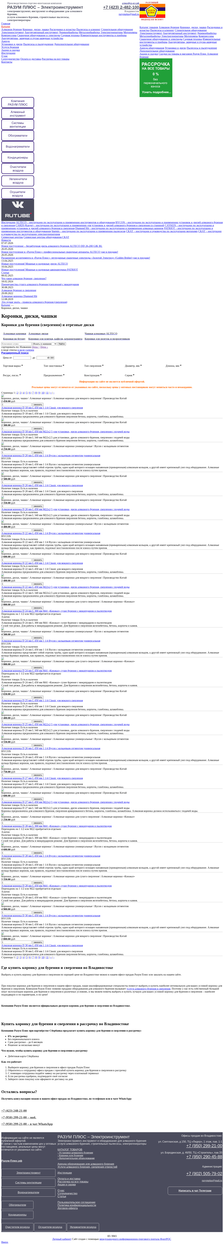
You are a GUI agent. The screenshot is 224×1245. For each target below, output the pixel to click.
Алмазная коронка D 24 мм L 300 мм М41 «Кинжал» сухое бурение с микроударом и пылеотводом (56, 611)
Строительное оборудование (117, 29)
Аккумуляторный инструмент (41, 32)
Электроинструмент (12, 32)
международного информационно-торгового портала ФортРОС (135, 1239)
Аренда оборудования (152, 48)
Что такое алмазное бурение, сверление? (23, 278)
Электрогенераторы (112, 32)
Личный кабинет (61, 1239)
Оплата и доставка (30, 59)
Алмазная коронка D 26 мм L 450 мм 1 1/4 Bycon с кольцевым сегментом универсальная (50, 748)
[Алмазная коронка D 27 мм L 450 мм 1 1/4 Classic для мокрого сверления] (2, 766)
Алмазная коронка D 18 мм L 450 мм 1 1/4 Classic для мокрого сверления (42, 407)
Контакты (6, 61)
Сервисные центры (12, 237)
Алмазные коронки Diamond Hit (19, 296)
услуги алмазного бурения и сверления (148, 988)
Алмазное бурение (11, 29)
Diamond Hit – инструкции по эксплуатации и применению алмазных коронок (119, 228)
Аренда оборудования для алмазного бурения (86, 1164)
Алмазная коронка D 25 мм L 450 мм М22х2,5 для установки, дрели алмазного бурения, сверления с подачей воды (65, 724)
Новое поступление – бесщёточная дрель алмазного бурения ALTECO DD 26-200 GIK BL (51, 246)
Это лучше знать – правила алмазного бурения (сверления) (34, 302)
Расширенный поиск (15, 352)
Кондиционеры (17, 1214)
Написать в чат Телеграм (195, 1190)
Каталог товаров (149, 27)
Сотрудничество (10, 59)
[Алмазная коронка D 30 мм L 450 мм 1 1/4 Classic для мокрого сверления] (2, 933)
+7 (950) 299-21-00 (204, 1145)
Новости (6, 240)
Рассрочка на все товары (55, 59)
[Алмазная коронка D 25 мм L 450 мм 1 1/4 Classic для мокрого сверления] (2, 688)
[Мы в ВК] (17, 209)
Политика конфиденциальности (77, 1205)
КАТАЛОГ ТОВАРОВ (70, 1149)
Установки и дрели (11, 44)
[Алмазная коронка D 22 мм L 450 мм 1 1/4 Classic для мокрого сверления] (2, 551)
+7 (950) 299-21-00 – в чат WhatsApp (27, 1124)
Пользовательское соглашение (76, 1202)
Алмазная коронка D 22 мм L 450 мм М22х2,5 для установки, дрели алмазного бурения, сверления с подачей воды (65, 587)
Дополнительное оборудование (71, 44)
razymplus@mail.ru (129, 14)
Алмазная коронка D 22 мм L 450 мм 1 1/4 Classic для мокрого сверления (42, 563)
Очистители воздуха (17, 1227)
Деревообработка (68, 32)
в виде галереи (26, 350)
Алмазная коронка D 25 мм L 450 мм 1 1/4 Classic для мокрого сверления (42, 700)
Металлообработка (89, 32)
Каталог (5, 26)
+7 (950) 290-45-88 (204, 1156)
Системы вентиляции (28, 1182)
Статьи (5, 272)
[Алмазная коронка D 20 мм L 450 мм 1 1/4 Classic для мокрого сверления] (2, 473)
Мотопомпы (130, 32)
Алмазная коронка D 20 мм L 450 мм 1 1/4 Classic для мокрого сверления (42, 485)
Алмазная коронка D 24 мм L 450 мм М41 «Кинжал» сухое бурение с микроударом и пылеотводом (56, 670)
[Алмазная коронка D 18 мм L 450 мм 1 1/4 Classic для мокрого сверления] (2, 396)
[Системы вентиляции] (17, 129)
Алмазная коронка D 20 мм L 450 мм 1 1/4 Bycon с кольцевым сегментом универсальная (50, 455)
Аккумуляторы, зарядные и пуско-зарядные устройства (32, 38)
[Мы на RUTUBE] (17, 220)
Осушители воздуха (50, 1227)
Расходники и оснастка (63, 29)
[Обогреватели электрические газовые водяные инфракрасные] (17, 140)
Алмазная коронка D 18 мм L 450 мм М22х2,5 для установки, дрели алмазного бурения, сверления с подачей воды (65, 431)
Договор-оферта (68, 1208)
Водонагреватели (28, 1192)
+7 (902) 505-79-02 (204, 1173)
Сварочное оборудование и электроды (38, 35)
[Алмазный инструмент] (17, 118)
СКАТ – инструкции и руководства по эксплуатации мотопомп (162, 231)
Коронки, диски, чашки (36, 29)
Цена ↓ (44, 347)
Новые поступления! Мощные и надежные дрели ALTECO (34, 263)
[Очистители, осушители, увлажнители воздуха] (17, 198)
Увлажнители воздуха (83, 1227)
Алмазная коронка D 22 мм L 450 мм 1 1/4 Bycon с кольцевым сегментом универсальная (50, 533)
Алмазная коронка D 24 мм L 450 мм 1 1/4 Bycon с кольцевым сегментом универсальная (50, 640)
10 (43, 392)
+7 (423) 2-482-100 (121, 7)
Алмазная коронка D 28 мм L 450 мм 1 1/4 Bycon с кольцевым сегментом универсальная (50, 855)
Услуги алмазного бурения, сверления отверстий (87, 1166)
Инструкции (8, 53)
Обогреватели (17, 1205)
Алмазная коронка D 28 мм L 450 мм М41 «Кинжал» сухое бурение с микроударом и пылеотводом (56, 885)
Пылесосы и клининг (88, 29)
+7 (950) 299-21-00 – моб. (18, 1117)
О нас (4, 56)
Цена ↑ (36, 347)
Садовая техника (70, 35)
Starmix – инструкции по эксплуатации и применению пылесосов (88, 231)
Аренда (5, 41)
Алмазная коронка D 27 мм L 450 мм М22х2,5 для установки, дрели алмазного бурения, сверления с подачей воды (65, 802)
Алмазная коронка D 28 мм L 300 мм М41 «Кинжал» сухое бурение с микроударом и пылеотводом (56, 826)
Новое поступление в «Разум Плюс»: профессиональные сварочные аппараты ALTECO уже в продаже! (59, 252)
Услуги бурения (10, 47)
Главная (5, 23)
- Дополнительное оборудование (76, 1158)
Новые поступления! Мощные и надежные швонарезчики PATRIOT (39, 269)
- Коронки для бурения (70, 1155)
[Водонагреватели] (17, 151)
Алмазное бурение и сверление (18, 290)
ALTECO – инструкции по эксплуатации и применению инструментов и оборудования (65, 222)
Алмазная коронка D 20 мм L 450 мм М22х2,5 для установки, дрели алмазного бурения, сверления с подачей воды (65, 509)
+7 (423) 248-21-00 (14, 1110)
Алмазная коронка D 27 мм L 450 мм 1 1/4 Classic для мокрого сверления (42, 778)
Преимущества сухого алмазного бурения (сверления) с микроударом (40, 284)
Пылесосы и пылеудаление (38, 44)
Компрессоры (9, 35)
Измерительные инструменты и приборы (103, 35)
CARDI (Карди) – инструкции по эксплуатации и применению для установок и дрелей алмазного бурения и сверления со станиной (90, 225)
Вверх (4, 1242)
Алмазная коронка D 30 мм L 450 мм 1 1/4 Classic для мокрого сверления (42, 945)
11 (47, 392)
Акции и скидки (10, 50)
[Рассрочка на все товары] (156, 96)
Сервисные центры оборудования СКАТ (46, 237)
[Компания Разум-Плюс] (17, 107)
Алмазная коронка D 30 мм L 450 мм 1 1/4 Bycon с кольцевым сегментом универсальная (50, 915)
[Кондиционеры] (17, 162)
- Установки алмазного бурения (75, 1152)
